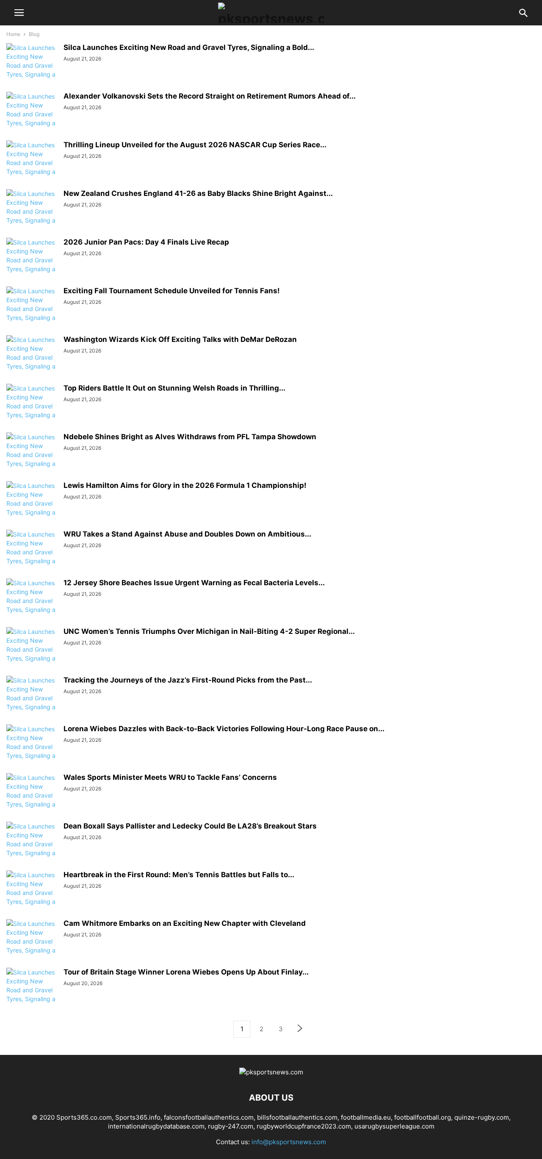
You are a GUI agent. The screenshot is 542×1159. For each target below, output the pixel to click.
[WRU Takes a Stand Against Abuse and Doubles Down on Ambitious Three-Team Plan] (31, 556)
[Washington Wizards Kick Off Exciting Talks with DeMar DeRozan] (31, 361)
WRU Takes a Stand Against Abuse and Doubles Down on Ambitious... (187, 534)
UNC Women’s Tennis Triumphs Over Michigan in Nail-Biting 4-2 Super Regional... (209, 631)
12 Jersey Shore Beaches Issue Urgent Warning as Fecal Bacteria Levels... (194, 582)
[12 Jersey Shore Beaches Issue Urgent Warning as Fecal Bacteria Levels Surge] (31, 605)
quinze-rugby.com (481, 1117)
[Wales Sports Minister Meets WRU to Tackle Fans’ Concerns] (31, 799)
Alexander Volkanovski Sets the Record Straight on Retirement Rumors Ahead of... (210, 96)
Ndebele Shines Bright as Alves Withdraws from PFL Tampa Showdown (190, 436)
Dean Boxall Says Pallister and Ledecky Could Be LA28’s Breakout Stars (190, 826)
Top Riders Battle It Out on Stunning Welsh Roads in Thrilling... (174, 388)
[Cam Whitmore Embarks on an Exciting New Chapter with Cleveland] (31, 945)
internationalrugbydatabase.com (156, 1126)
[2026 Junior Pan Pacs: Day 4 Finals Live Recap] (31, 264)
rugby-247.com (230, 1126)
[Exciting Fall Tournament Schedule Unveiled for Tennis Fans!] (31, 313)
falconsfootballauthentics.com (209, 1117)
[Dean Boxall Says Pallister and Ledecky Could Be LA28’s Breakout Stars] (31, 848)
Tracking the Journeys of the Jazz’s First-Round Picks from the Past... (188, 680)
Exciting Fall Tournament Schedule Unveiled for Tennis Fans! (172, 290)
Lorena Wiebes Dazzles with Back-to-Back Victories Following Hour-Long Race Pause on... (224, 728)
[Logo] (271, 1072)
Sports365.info (137, 1117)
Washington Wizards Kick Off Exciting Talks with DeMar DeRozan (180, 339)
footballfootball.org (422, 1117)
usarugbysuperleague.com (394, 1126)
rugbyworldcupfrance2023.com (304, 1126)
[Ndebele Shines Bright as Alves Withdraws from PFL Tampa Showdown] (31, 459)
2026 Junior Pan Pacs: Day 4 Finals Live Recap (146, 242)
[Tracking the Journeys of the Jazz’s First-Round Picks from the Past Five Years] (31, 702)
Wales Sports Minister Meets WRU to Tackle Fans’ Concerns (170, 777)
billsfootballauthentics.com (297, 1117)
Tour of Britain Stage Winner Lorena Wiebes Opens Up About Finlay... (186, 972)
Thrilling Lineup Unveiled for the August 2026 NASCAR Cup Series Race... (195, 144)
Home (13, 34)
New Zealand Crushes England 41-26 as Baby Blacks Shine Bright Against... (198, 193)
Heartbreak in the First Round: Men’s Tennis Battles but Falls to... (179, 874)
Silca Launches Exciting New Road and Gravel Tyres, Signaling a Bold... (189, 47)
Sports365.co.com (84, 1117)
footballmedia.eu (366, 1117)
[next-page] (300, 1029)
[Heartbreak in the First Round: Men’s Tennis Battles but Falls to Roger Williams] (31, 897)
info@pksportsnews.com (289, 1142)
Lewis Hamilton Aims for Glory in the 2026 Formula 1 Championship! (185, 485)
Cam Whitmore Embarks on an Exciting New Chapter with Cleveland (185, 923)
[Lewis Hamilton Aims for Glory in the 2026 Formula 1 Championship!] (31, 507)
